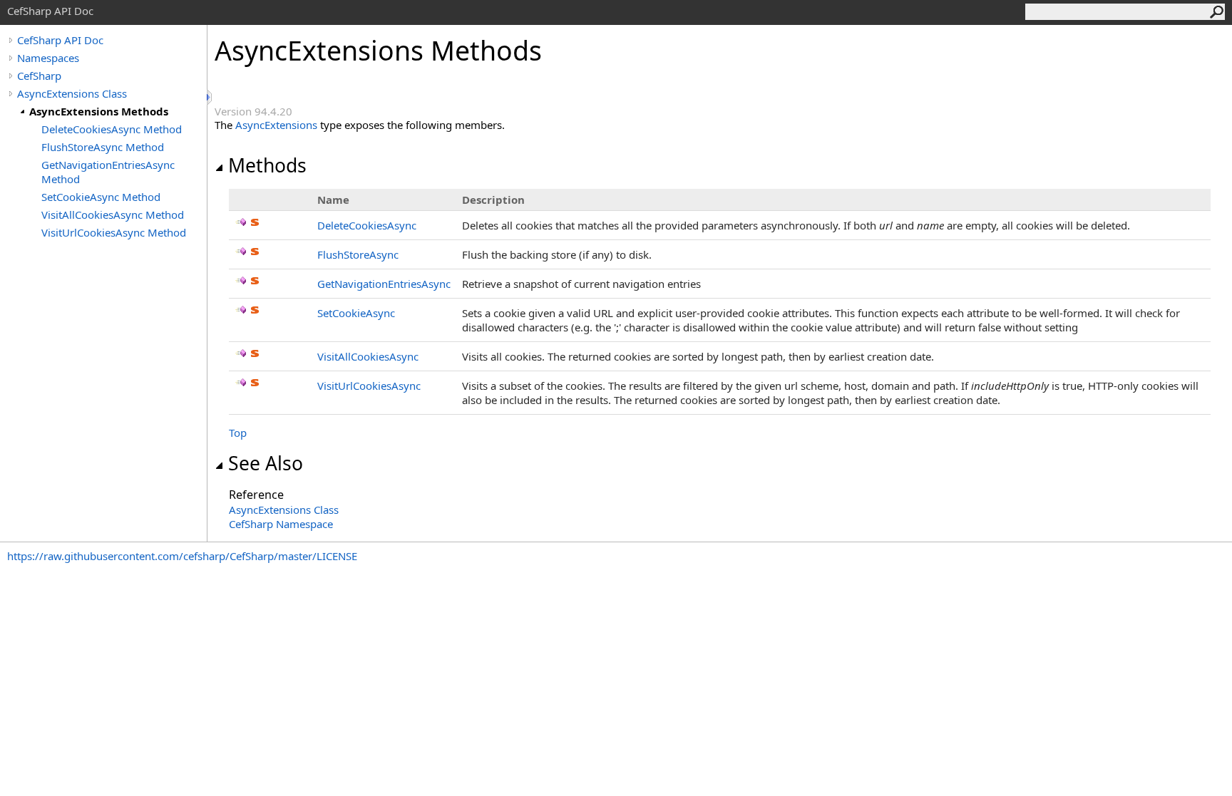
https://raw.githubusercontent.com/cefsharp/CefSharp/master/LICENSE (182, 556)
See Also (265, 463)
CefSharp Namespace (281, 524)
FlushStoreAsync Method (102, 147)
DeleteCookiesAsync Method (111, 129)
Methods (267, 165)
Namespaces (48, 58)
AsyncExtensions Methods (98, 111)
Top (238, 432)
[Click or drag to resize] (210, 97)
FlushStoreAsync (358, 254)
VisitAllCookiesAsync (368, 356)
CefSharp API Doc (60, 40)
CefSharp (39, 75)
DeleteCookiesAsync (366, 225)
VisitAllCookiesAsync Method (112, 214)
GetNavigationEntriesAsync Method (108, 171)
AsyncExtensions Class (72, 93)
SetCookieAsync (356, 313)
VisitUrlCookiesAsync (369, 385)
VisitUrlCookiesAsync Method (113, 232)
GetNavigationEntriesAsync (384, 283)
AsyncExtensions (276, 125)
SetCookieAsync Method (100, 197)
